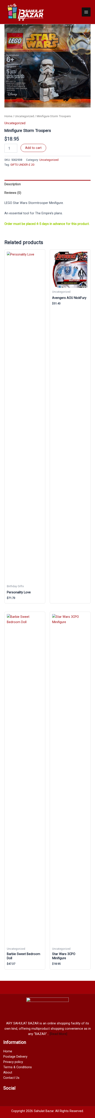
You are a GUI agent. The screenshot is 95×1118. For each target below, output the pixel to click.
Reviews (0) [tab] (12, 193)
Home (8, 116)
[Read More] (58, 1034)
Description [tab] (12, 184)
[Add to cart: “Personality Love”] (38, 599)
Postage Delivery (15, 1057)
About (7, 1072)
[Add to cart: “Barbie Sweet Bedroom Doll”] (38, 965)
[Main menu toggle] (86, 11)
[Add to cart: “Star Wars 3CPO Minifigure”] (84, 965)
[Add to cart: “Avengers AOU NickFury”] (84, 599)
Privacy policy (13, 1062)
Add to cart (33, 148)
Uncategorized (24, 116)
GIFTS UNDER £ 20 (22, 164)
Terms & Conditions (17, 1067)
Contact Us (11, 1078)
